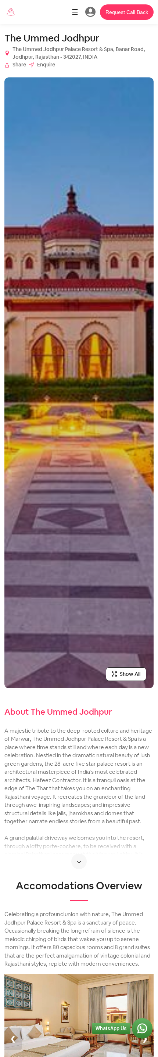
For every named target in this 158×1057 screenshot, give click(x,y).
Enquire (46, 64)
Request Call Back (126, 12)
